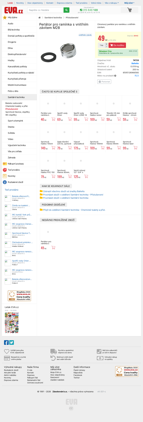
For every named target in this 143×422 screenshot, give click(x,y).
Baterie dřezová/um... (22, 279)
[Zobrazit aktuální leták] (12, 322)
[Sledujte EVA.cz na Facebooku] (6, 342)
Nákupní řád (32, 378)
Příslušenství (11, 109)
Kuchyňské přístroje (17, 78)
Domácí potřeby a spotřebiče (21, 35)
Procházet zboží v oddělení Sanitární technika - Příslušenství (73, 194)
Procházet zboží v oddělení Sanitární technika (65, 198)
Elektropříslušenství (17, 54)
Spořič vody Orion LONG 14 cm (80, 115)
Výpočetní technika (16, 145)
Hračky (11, 60)
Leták (10, 3)
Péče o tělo (13, 91)
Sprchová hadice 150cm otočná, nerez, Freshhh (47, 145)
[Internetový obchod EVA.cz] (13, 10)
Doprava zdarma (64, 3)
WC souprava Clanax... (22, 224)
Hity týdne (12, 17)
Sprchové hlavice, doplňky (17, 112)
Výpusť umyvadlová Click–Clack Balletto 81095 (80, 145)
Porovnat (105, 81)
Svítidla (11, 133)
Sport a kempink (15, 120)
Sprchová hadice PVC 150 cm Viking (47, 172)
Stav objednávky (35, 3)
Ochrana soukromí (35, 383)
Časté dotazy (79, 370)
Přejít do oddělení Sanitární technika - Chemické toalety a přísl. (74, 210)
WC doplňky (11, 115)
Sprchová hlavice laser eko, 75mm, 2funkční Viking (129, 145)
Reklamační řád (33, 380)
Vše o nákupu (111, 3)
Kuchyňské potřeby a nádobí (21, 72)
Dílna (10, 48)
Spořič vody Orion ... (21, 261)
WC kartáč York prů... (22, 214)
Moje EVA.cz (55, 372)
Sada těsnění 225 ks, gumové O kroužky (64, 144)
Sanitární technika (16, 97)
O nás (29, 370)
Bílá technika (14, 29)
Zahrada (11, 157)
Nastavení (54, 377)
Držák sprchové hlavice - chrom (129, 114)
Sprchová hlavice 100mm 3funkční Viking (96, 144)
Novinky (20, 3)
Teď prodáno (81, 3)
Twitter (77, 378)
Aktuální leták (10, 373)
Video (10, 139)
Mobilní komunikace (17, 85)
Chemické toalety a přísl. (16, 106)
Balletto (135, 63)
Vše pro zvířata (15, 151)
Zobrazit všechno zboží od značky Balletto (64, 191)
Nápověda (78, 373)
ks (101, 45)
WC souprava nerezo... (22, 251)
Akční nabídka (10, 375)
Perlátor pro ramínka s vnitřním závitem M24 (48, 116)
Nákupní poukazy (16, 163)
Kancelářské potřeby (17, 66)
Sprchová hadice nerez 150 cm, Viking (96, 115)
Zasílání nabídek (57, 380)
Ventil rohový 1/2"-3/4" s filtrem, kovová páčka (80, 173)
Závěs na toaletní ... (21, 205)
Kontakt (49, 3)
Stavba (11, 126)
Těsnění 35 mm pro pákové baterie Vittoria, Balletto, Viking (113, 116)
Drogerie (12, 42)
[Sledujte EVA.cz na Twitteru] (11, 342)
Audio (10, 23)
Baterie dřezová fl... (21, 196)
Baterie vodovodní (13, 103)
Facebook (78, 375)
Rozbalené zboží (15, 182)
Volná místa (96, 3)
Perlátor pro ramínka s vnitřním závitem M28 (48, 244)
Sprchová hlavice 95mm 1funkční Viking (113, 144)
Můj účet (128, 3)
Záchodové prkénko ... (22, 242)
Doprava (132, 36)
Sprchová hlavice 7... (21, 233)
